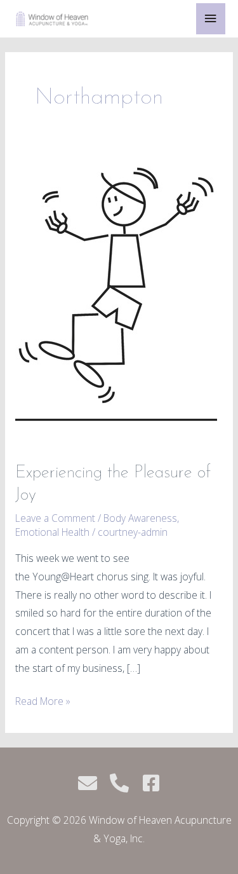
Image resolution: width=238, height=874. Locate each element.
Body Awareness (140, 518)
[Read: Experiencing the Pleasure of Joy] (116, 303)
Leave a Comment (55, 518)
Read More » (42, 700)
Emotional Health (52, 532)
